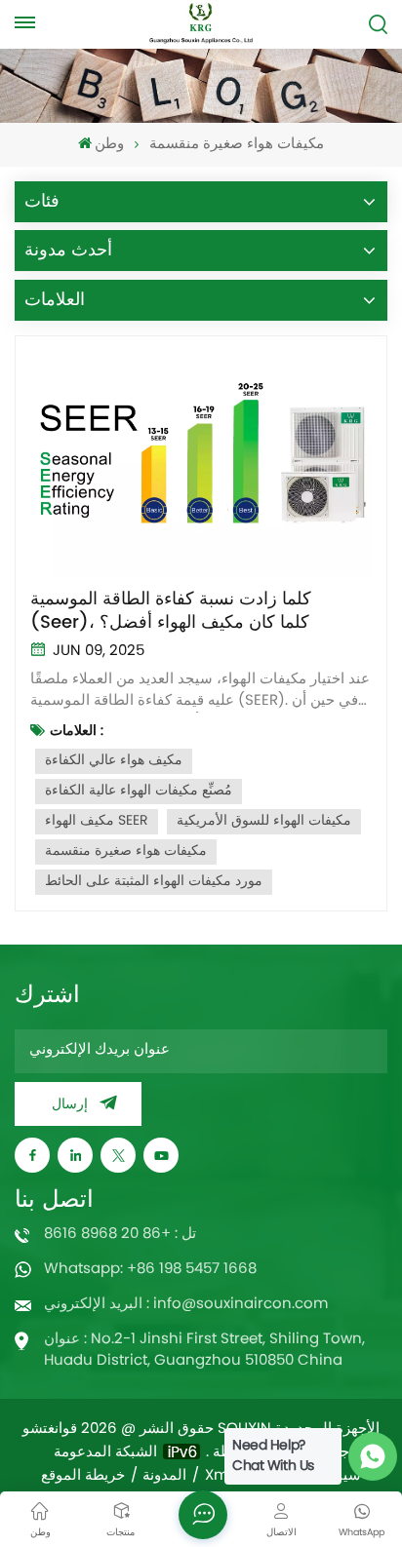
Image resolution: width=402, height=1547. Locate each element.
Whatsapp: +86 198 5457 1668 (150, 1269)
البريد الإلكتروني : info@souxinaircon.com (186, 1305)
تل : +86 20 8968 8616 (120, 1234)
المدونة (164, 1477)
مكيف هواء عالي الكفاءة (113, 761)
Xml (218, 1477)
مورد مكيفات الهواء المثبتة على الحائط (153, 881)
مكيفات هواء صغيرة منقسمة (126, 851)
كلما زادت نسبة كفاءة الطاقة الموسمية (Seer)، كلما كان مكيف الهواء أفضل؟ (170, 611)
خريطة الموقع (83, 1477)
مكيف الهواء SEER (96, 821)
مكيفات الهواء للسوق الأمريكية (264, 821)
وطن (109, 145)
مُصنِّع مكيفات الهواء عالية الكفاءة (138, 791)
